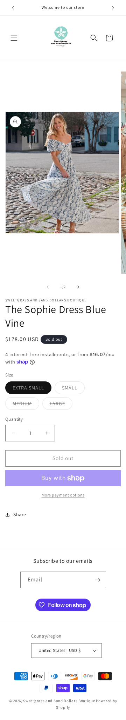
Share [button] (19, 514)
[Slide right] (78, 287)
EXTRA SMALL (32, 389)
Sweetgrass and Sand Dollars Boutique (59, 700)
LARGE (61, 405)
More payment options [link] (63, 495)
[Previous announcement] (13, 7)
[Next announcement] (113, 7)
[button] (14, 38)
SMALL (73, 389)
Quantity (14, 419)
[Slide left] (47, 287)
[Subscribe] (98, 580)
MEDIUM (26, 405)
